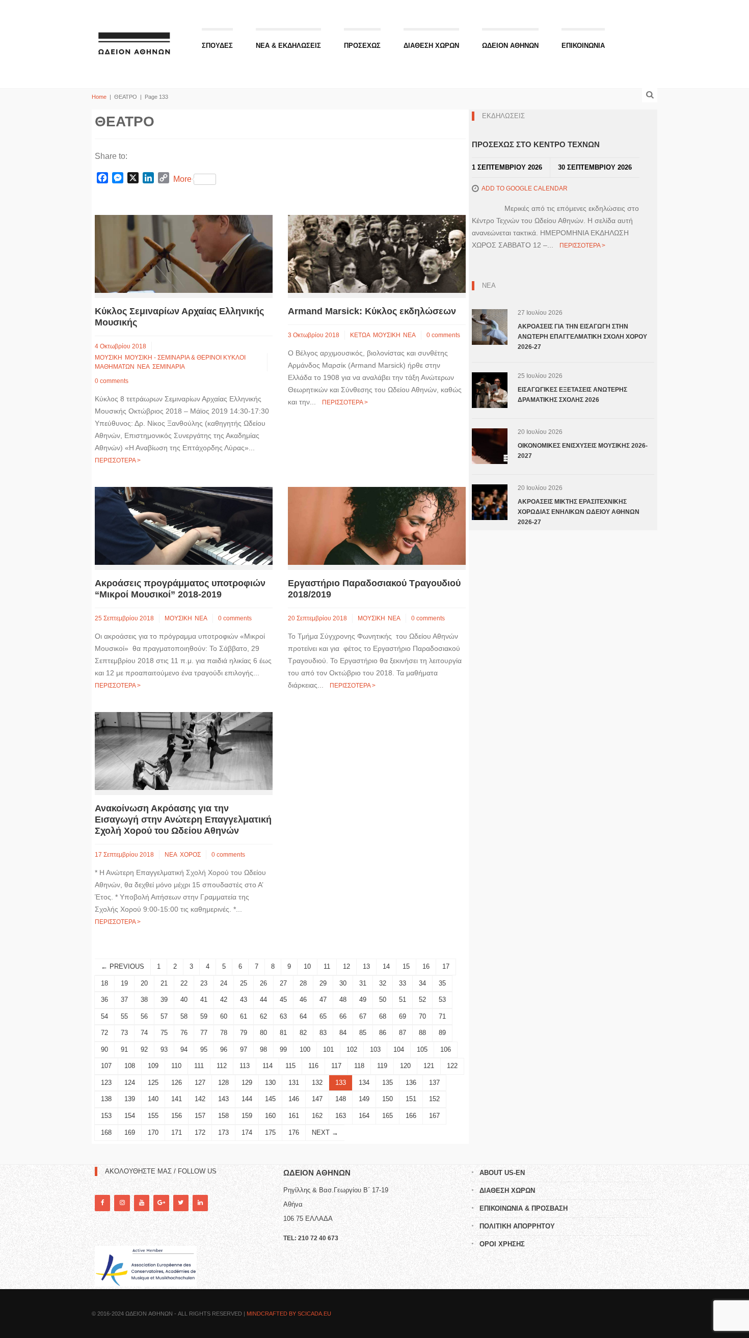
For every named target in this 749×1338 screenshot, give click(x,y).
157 (200, 1115)
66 (342, 1016)
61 (243, 1016)
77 (203, 1032)
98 (263, 1049)
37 (124, 999)
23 (203, 983)
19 (124, 983)
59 (203, 1016)
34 (422, 983)
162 (317, 1115)
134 (364, 1082)
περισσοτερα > (118, 460)
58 (184, 1016)
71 (442, 1016)
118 (359, 1066)
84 (342, 1032)
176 (293, 1132)
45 (283, 999)
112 (222, 1066)
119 (382, 1066)
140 (153, 1099)
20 (144, 983)
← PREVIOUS (122, 966)
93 (164, 1049)
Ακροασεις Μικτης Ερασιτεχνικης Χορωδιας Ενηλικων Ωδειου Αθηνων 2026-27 (578, 512)
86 (382, 1032)
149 (364, 1099)
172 (200, 1132)
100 (305, 1049)
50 (382, 999)
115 (290, 1066)
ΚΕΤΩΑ (360, 335)
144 (247, 1099)
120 (405, 1066)
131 (293, 1082)
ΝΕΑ (143, 366)
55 (124, 1016)
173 (223, 1132)
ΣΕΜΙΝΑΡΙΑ (168, 366)
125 (153, 1082)
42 (223, 999)
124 (129, 1082)
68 (382, 1016)
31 (362, 983)
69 (402, 1016)
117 (336, 1066)
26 (263, 983)
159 (247, 1115)
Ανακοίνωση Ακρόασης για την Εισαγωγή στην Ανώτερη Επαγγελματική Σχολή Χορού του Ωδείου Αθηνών (183, 819)
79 (243, 1032)
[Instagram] (121, 1203)
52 (422, 999)
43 (243, 999)
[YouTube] (141, 1203)
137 (434, 1082)
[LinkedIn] (200, 1203)
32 (382, 983)
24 (223, 983)
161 (293, 1115)
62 (263, 1016)
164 (364, 1115)
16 (426, 966)
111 (199, 1066)
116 (313, 1066)
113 (244, 1066)
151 (411, 1099)
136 (411, 1082)
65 (323, 1016)
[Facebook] (102, 1203)
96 (223, 1049)
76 (184, 1032)
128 (223, 1082)
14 (386, 966)
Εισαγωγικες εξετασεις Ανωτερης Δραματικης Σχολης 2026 (572, 394)
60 (223, 1016)
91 (124, 1049)
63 (283, 1016)
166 (411, 1115)
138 (106, 1099)
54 (104, 1016)
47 (323, 999)
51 (402, 999)
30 (342, 983)
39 (164, 999)
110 (176, 1066)
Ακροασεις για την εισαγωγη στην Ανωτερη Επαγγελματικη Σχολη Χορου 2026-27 (582, 336)
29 (323, 983)
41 (203, 999)
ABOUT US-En (502, 1173)
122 (452, 1066)
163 (340, 1115)
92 (144, 1049)
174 (247, 1132)
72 (104, 1032)
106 (445, 1049)
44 (263, 999)
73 (124, 1032)
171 (176, 1132)
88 (422, 1032)
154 (129, 1115)
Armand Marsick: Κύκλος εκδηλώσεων (372, 311)
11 (327, 966)
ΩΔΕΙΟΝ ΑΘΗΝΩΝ (510, 45)
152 (434, 1099)
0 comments (111, 381)
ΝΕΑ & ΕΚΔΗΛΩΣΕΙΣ (288, 45)
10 (307, 966)
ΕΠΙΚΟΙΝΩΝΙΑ (583, 45)
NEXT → (325, 1132)
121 (428, 1066)
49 (362, 999)
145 (270, 1099)
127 (200, 1082)
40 (184, 999)
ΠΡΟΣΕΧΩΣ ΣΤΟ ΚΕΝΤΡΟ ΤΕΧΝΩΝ (536, 144)
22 (184, 983)
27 (283, 983)
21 (164, 983)
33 (402, 983)
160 (270, 1115)
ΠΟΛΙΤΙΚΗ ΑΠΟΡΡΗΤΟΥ (517, 1226)
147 (317, 1099)
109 (153, 1066)
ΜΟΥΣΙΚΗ (108, 357)
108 (129, 1066)
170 (153, 1132)
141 (176, 1099)
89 (442, 1032)
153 (106, 1115)
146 (293, 1099)
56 (144, 1016)
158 (223, 1115)
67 (362, 1016)
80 (263, 1032)
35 (442, 983)
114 (267, 1066)
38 (144, 999)
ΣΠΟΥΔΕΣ (217, 45)
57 (164, 1016)
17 (445, 966)
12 (346, 966)
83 (323, 1032)
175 (270, 1132)
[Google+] (161, 1203)
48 (342, 999)
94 (184, 1049)
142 (200, 1099)
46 (303, 999)
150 (387, 1099)
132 (317, 1082)
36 (104, 999)
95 (203, 1049)
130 (270, 1082)
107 (106, 1066)
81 (283, 1032)
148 (340, 1099)
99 (283, 1049)
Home (99, 97)
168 (106, 1132)
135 (387, 1082)
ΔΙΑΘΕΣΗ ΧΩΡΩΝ (431, 45)
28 (303, 983)
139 (129, 1099)
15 (406, 966)
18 (104, 983)
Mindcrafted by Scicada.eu (289, 1313)
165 (387, 1115)
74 (144, 1032)
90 (104, 1049)
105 (422, 1049)
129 (247, 1082)
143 (223, 1099)
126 (176, 1082)
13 (366, 966)
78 (223, 1032)
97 (243, 1049)
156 (176, 1115)
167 (434, 1115)
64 (303, 1016)
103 (375, 1049)
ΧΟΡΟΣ (190, 854)
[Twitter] (181, 1203)
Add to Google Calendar (524, 188)
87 (402, 1032)
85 (362, 1032)
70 (422, 1016)
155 (153, 1115)
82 (303, 1032)
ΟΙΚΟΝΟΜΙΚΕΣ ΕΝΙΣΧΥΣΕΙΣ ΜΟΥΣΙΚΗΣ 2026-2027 (583, 450)
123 (106, 1082)
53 (442, 999)
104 (398, 1049)
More (182, 179)
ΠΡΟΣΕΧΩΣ (362, 45)
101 (328, 1049)
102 (351, 1049)
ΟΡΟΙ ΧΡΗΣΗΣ (502, 1244)
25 (243, 983)
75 (164, 1032)
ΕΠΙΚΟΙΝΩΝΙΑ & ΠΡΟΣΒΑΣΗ (523, 1208)
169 (129, 1132)
